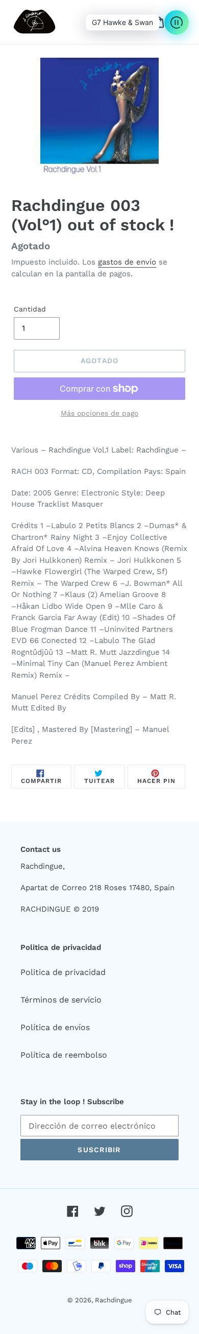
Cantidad (30, 309)
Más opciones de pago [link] (99, 413)
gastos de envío (127, 262)
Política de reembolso (63, 1055)
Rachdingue (113, 1300)
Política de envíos (55, 1027)
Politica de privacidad (63, 972)
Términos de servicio (61, 1000)
